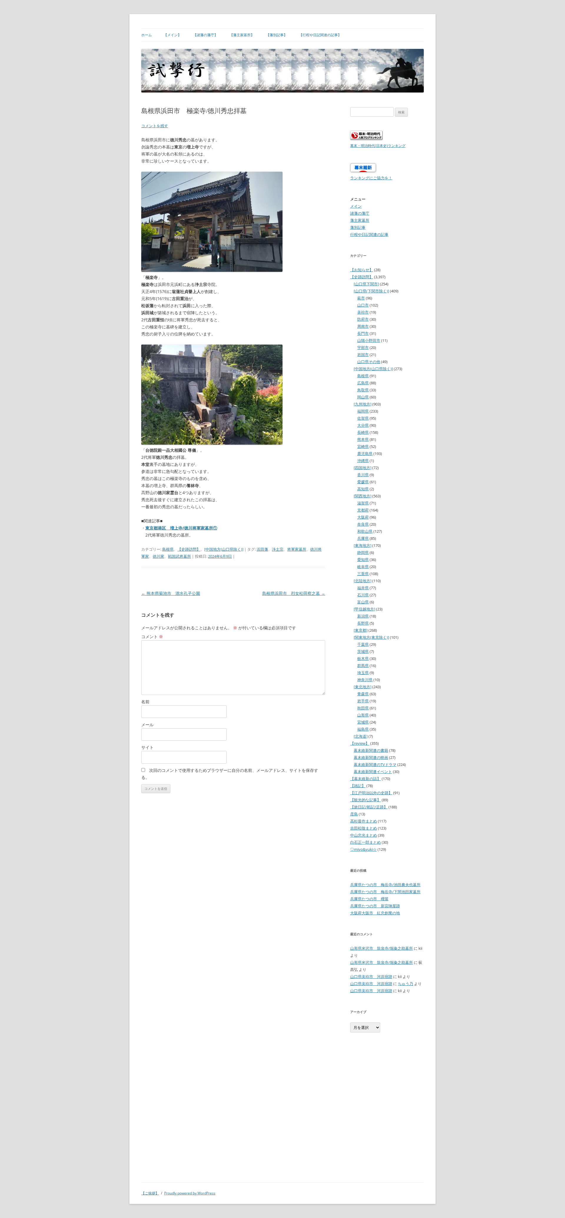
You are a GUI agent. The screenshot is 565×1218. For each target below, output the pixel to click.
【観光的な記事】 (365, 799)
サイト (147, 747)
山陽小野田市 (368, 340)
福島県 (363, 729)
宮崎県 (363, 446)
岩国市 (363, 354)
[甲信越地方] (364, 609)
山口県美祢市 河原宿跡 (371, 976)
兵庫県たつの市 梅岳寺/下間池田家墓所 (385, 891)
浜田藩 (262, 549)
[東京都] (361, 630)
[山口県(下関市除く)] (371, 291)
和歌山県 (365, 531)
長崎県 (363, 432)
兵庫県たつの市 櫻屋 (369, 898)
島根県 (168, 549)
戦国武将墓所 (179, 556)
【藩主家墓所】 (242, 34)
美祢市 (363, 312)
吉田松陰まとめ (363, 828)
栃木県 (363, 658)
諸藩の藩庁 (359, 213)
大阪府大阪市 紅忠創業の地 (375, 913)
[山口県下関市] (366, 284)
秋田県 (363, 708)
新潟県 (363, 616)
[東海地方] (362, 545)
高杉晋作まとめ (363, 821)
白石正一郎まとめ (365, 842)
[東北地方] (362, 686)
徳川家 (158, 556)
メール (147, 724)
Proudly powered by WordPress (189, 1193)
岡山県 (363, 397)
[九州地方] (362, 404)
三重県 (363, 573)
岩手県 (363, 701)
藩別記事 (357, 227)
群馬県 (363, 665)
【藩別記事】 (276, 34)
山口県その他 (368, 361)
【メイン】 (172, 34)
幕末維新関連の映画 (371, 757)
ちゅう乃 (405, 983)
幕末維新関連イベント (373, 771)
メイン (356, 206)
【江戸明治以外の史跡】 (371, 792)
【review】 (359, 743)
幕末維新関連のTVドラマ (375, 764)
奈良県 (363, 524)
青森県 (363, 693)
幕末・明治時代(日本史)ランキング (378, 145)
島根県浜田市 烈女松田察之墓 (293, 593)
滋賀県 (363, 503)
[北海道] (361, 736)
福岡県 (363, 411)
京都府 (363, 510)
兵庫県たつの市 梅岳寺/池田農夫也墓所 (385, 884)
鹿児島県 (365, 453)
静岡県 (363, 552)
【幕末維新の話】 (365, 778)
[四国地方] (362, 467)
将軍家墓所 (296, 549)
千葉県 (363, 644)
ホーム (146, 34)
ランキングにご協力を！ (371, 178)
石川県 (363, 595)
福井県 (363, 587)
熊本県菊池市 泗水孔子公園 (170, 593)
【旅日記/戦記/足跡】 (369, 807)
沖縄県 (363, 460)
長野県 (363, 623)
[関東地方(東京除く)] (371, 637)
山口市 (363, 305)
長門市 (363, 333)
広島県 (363, 382)
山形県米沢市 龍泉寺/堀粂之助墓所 (381, 948)
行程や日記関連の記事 (369, 234)
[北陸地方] (362, 580)
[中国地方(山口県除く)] (223, 549)
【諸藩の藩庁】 (205, 34)
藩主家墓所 (359, 220)
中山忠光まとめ (363, 835)
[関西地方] (362, 496)
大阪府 (363, 517)
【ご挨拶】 (150, 1193)
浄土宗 (277, 549)
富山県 (363, 602)
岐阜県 (363, 566)
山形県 (363, 715)
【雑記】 (357, 785)
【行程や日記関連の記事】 (320, 34)
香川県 (363, 474)
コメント (152, 636)
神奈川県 (365, 679)
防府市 (363, 319)
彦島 (354, 814)
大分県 (363, 425)
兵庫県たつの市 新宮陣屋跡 (375, 905)
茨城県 (363, 651)
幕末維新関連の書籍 (371, 750)
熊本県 (363, 439)
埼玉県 (363, 672)
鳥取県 (363, 390)
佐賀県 (363, 418)
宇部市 (363, 347)
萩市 (361, 298)
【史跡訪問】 (188, 549)
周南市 (363, 326)
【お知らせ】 (361, 269)
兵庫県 (363, 538)
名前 (145, 701)
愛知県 (363, 559)
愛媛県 (363, 481)
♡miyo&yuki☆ (363, 849)
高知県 (363, 488)
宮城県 (363, 722)
